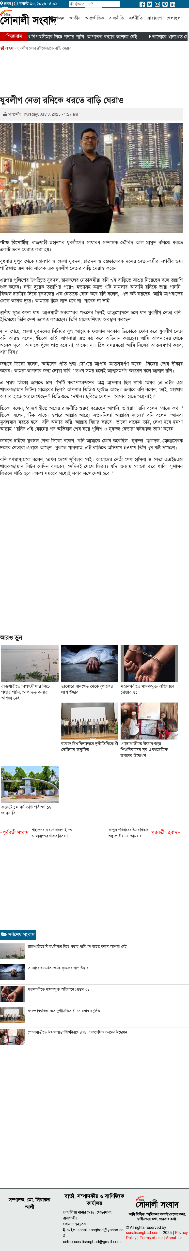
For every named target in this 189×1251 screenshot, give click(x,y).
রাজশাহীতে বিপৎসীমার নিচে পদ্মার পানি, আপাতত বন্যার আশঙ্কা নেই (25, 692)
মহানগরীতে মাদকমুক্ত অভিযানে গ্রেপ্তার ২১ (58, 989)
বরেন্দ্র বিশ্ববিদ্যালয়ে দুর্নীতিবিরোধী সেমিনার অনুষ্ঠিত (64, 1010)
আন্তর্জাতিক (94, 18)
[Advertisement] (89, 75)
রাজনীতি (116, 18)
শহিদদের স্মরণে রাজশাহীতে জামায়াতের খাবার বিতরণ (36, 833)
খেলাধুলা (174, 18)
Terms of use (151, 1237)
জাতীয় (74, 18)
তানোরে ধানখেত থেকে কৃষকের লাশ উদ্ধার (58, 968)
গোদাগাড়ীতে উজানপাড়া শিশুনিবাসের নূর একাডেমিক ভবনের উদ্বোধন (144, 749)
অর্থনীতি (135, 18)
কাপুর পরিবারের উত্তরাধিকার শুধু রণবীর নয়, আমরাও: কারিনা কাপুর (144, 833)
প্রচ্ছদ (59, 18)
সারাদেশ (154, 18)
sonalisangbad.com (142, 1232)
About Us (174, 1237)
